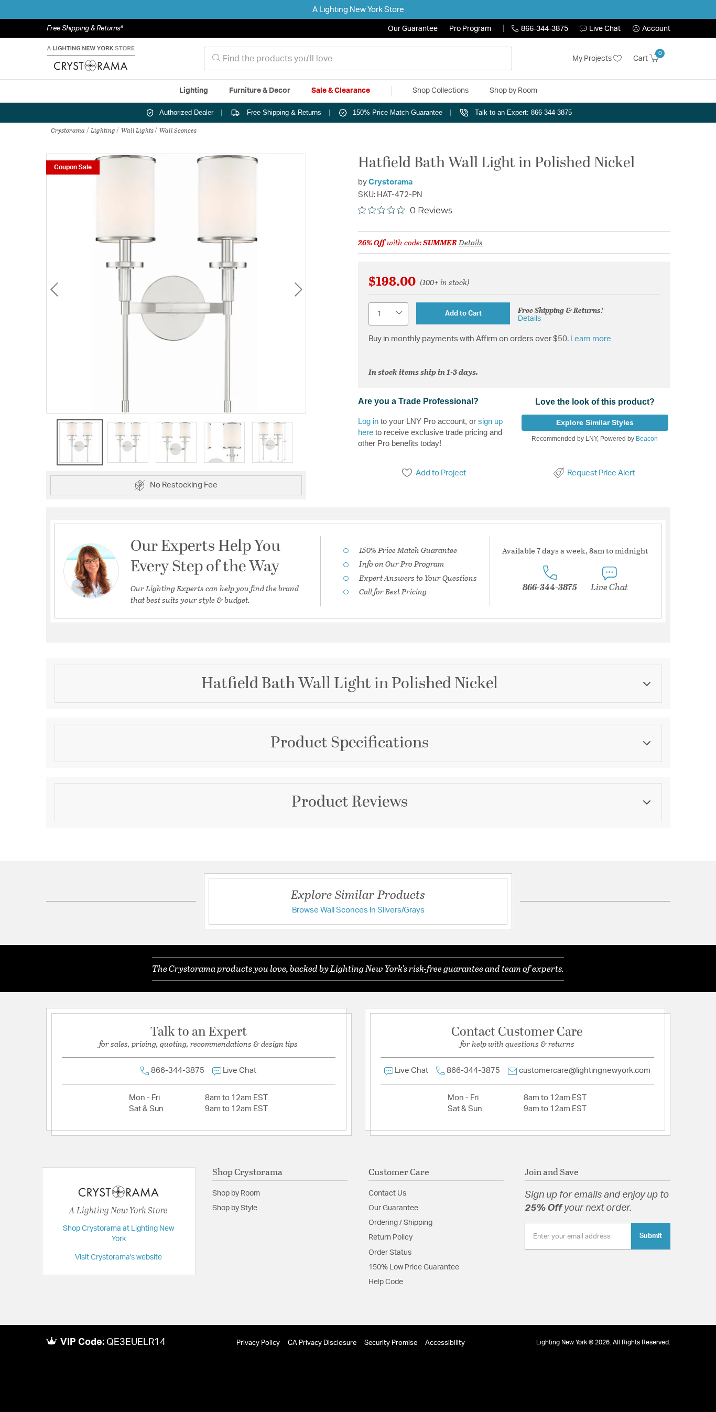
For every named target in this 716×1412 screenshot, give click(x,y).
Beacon (647, 438)
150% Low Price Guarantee (413, 1267)
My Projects (592, 58)
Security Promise (390, 1343)
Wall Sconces (178, 130)
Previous (54, 289)
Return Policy (390, 1237)
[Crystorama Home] (90, 59)
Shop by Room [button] (513, 90)
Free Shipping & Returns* (85, 28)
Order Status (389, 1252)
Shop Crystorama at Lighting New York (118, 1234)
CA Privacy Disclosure (322, 1343)
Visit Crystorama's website (118, 1257)
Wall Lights (137, 130)
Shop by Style (234, 1208)
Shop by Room (236, 1193)
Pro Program (470, 28)
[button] (651, 28)
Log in (368, 421)
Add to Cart (463, 313)
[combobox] (358, 58)
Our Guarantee (413, 28)
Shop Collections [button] (441, 90)
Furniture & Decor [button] (259, 90)
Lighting (103, 130)
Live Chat (605, 28)
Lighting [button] (193, 90)
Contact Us (387, 1193)
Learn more (590, 339)
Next (298, 289)
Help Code (385, 1282)
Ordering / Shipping (400, 1222)
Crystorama (68, 130)
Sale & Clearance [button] (340, 90)
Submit (650, 1236)
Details (471, 242)
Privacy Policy (258, 1343)
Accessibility (445, 1343)
